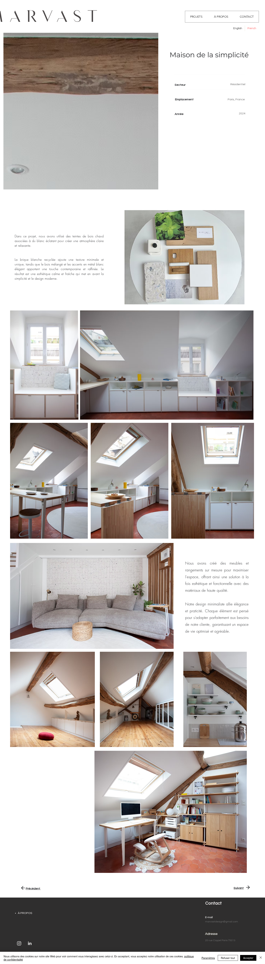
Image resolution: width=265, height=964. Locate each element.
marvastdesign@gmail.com (221, 921)
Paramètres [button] (208, 958)
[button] (247, 16)
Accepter (248, 958)
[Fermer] (261, 958)
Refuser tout (228, 958)
